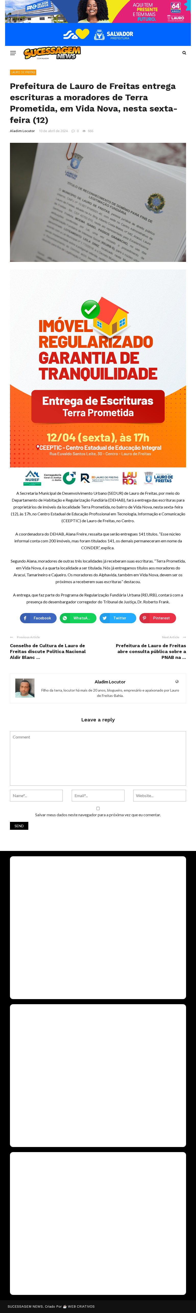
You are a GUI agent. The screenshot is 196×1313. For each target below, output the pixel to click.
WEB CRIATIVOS (81, 1306)
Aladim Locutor (22, 131)
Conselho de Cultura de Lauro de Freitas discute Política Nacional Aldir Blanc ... (48, 651)
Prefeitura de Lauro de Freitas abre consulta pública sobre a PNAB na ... (151, 651)
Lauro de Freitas (23, 72)
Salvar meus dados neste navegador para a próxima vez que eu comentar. (98, 814)
